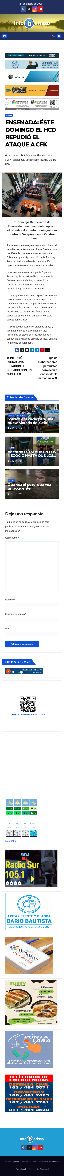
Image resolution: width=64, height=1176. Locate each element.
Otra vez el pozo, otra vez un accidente (29, 486)
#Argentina (30, 155)
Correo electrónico (15, 614)
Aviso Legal (21, 1169)
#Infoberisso (32, 160)
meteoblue (11, 841)
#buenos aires (44, 155)
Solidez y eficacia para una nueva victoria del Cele (30, 421)
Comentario (12, 538)
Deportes (21, 415)
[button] (53, 36)
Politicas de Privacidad (39, 1169)
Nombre (10, 599)
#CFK (8, 160)
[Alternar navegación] (29, 35)
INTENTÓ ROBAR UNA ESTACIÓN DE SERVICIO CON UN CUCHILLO (19, 366)
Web (7, 628)
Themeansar (54, 1162)
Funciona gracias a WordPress (18, 1162)
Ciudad (9, 115)
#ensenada (19, 160)
